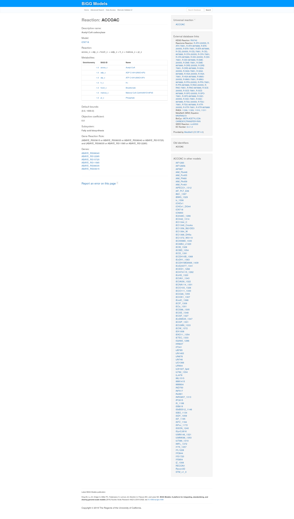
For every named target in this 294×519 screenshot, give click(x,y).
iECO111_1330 (183, 290)
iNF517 (179, 390)
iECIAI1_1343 (182, 278)
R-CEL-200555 (182, 51)
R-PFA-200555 (190, 82)
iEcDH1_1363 (183, 259)
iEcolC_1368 (182, 300)
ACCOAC (180, 24)
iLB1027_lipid (182, 368)
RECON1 (180, 465)
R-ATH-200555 (200, 43)
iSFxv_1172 (182, 424)
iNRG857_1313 (183, 396)
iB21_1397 (181, 193)
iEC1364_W (182, 231)
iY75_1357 (181, 446)
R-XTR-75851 (189, 107)
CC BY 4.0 (198, 131)
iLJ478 (179, 375)
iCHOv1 (180, 203)
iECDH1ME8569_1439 (187, 262)
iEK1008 (180, 331)
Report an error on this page (99, 183)
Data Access (111, 10)
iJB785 (179, 350)
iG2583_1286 (182, 340)
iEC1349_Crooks (184, 225)
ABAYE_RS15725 (90, 159)
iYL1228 (180, 449)
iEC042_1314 (182, 218)
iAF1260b (180, 165)
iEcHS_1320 (182, 275)
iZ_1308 (180, 462)
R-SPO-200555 (190, 93)
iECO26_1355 (183, 293)
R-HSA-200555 (190, 73)
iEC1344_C (181, 221)
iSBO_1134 (181, 412)
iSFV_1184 (181, 421)
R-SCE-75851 (189, 90)
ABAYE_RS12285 (90, 156)
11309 (191, 110)
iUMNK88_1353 (184, 437)
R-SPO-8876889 (189, 96)
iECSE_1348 (182, 312)
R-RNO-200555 (197, 84)
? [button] (117, 183)
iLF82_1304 (182, 371)
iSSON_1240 (182, 428)
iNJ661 (179, 393)
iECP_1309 (181, 303)
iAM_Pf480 (181, 178)
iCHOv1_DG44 (183, 206)
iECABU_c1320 (183, 243)
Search (208, 10)
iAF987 (179, 168)
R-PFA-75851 (203, 82)
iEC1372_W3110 (184, 237)
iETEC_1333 (182, 337)
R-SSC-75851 (189, 98)
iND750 (179, 387)
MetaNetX (188, 131)
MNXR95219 (181, 115)
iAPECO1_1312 (184, 187)
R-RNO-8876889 (194, 87)
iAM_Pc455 (181, 175)
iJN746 (179, 359)
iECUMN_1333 (183, 325)
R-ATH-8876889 (193, 45)
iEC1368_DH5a (183, 234)
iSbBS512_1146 (184, 409)
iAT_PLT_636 (182, 190)
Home (86, 10)
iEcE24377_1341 (184, 265)
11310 (197, 110)
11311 (203, 110)
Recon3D (180, 468)
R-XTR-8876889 (203, 107)
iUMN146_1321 (183, 434)
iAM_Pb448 (181, 172)
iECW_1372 (182, 328)
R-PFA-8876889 (182, 84)
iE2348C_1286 (183, 215)
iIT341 (179, 346)
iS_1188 (180, 403)
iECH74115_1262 (185, 271)
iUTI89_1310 (182, 440)
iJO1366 (180, 362)
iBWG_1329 (182, 197)
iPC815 (179, 400)
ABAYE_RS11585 (90, 162)
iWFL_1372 (181, 443)
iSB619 (179, 406)
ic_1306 (180, 200)
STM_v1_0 (181, 471)
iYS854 (179, 459)
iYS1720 (180, 456)
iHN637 (179, 343)
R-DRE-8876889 (189, 68)
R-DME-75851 (189, 62)
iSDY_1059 (181, 415)
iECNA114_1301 (184, 284)
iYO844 (179, 453)
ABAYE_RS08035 (90, 165)
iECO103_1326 (183, 287)
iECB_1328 (181, 246)
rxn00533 (194, 124)
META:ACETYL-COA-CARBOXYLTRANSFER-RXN (188, 120)
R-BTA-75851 (188, 48)
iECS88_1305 (183, 309)
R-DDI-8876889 (188, 59)
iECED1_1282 (183, 268)
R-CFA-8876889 (182, 56)
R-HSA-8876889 (189, 76)
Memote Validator (124, 10)
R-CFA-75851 (203, 54)
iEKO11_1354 (183, 334)
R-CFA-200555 (190, 54)
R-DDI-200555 (197, 56)
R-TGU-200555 (190, 101)
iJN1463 (180, 353)
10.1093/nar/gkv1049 (155, 499)
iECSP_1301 (182, 321)
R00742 (194, 40)
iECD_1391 (181, 253)
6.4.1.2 (190, 126)
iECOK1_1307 (183, 296)
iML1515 (180, 378)
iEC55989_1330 (184, 240)
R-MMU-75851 (189, 79)
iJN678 (179, 356)
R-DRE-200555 (190, 65)
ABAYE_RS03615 (90, 168)
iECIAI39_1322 (183, 281)
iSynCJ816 (181, 431)
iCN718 (85, 41)
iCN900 (179, 212)
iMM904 (180, 384)
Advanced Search (97, 10)
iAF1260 (180, 162)
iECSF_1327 (182, 315)
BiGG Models (94, 3)
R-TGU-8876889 (189, 104)
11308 (184, 110)
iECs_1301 (181, 306)
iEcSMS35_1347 (184, 318)
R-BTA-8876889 (202, 48)
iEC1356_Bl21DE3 (185, 228)
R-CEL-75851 (195, 51)
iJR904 (179, 365)
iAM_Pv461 (181, 184)
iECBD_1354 (182, 250)
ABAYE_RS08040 (90, 153)
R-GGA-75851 (189, 71)
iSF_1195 (180, 418)
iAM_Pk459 (181, 181)
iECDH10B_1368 (184, 256)
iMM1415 (180, 381)
